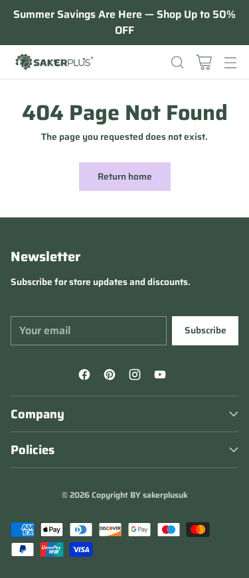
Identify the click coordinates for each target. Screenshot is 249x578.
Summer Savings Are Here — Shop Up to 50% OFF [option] (124, 22)
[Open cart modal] (203, 62)
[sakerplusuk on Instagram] (137, 376)
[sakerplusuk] (54, 62)
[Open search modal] (177, 62)
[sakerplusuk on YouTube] (162, 376)
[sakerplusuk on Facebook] (86, 376)
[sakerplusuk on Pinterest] (112, 376)
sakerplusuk (165, 495)
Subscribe (205, 330)
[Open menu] (230, 62)
